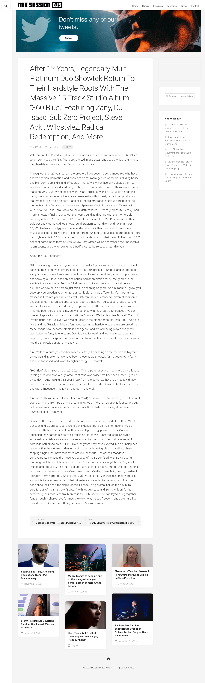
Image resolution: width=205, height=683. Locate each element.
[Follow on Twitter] (108, 31)
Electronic (158, 6)
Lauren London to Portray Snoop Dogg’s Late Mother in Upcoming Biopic (178, 165)
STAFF (56, 147)
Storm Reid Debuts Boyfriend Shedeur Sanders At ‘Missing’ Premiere (37, 624)
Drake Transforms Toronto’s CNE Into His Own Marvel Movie (178, 140)
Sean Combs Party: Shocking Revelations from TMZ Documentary (37, 575)
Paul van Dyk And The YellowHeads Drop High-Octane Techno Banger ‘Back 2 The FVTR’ (131, 630)
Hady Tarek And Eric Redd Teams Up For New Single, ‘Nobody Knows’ (83, 636)
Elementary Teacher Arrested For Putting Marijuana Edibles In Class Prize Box (132, 575)
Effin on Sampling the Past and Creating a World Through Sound (179, 177)
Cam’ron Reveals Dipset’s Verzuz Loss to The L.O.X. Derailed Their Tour (178, 128)
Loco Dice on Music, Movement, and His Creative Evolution (178, 152)
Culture (145, 6)
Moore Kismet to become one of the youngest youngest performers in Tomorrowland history (85, 581)
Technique (172, 6)
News (184, 6)
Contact (195, 6)
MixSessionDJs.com (101, 667)
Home (135, 6)
